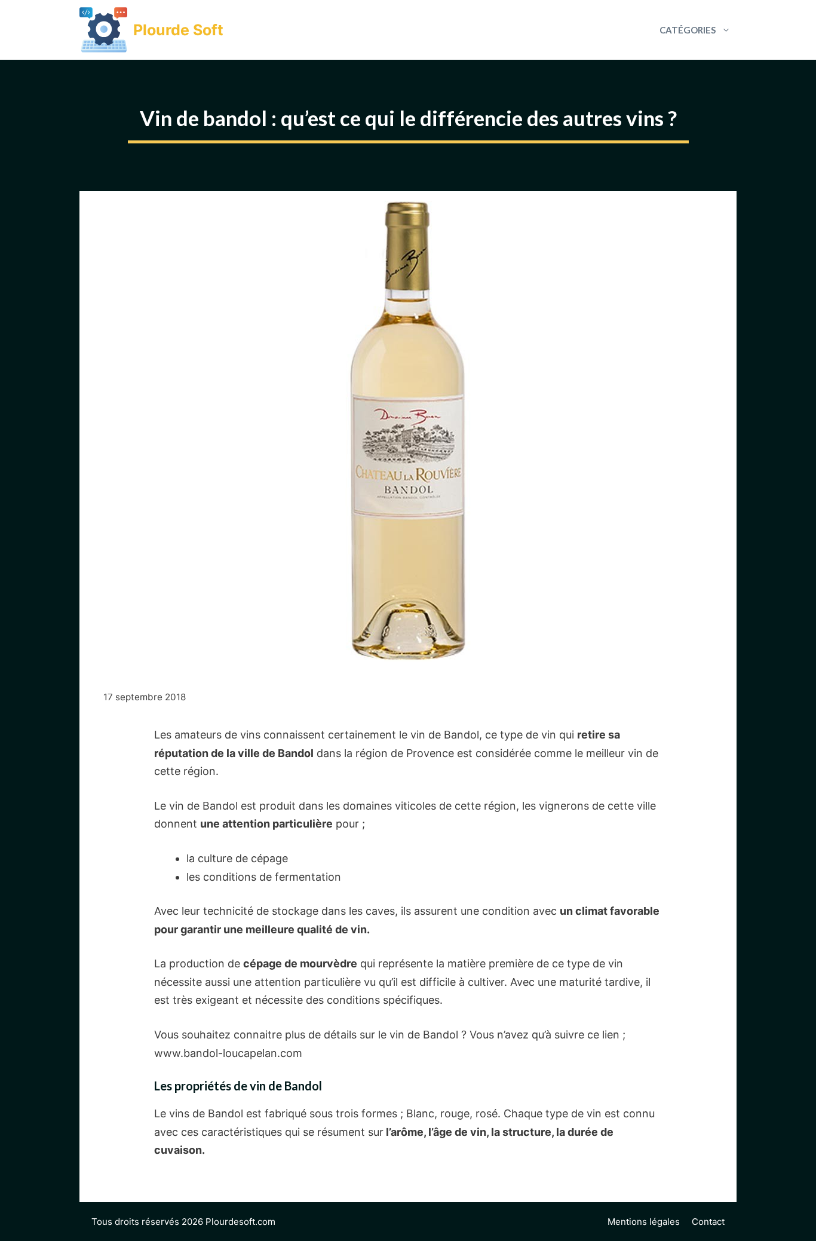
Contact (708, 1221)
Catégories (687, 29)
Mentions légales (644, 1221)
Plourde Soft (178, 30)
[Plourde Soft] (103, 30)
